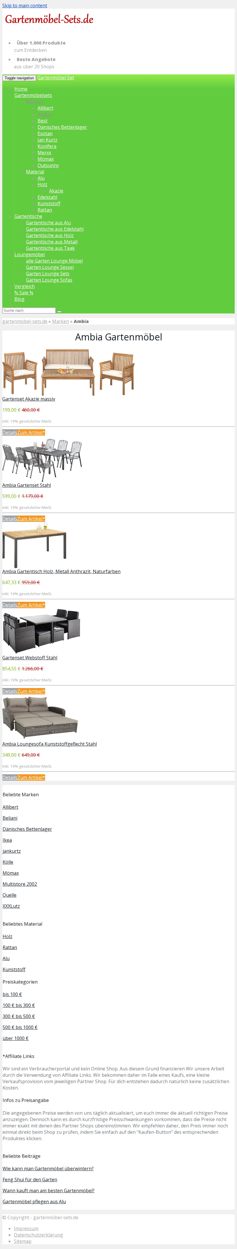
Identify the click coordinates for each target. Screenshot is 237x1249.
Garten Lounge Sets (47, 273)
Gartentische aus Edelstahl (55, 229)
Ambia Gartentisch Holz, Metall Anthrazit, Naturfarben (61, 571)
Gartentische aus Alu (48, 222)
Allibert (45, 108)
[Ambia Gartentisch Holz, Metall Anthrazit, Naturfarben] (34, 566)
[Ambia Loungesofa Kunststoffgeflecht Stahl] (40, 739)
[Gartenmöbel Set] (50, 28)
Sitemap (23, 1241)
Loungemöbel (29, 254)
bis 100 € (12, 994)
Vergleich (24, 286)
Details (9, 432)
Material (35, 171)
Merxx (44, 152)
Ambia (44, 114)
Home (20, 89)
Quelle (9, 895)
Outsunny (48, 165)
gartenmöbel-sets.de (24, 321)
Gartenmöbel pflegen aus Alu (34, 1201)
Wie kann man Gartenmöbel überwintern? (48, 1168)
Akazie (56, 191)
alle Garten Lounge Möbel (54, 261)
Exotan (45, 133)
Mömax (46, 159)
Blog (19, 299)
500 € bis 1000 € (20, 1027)
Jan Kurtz (48, 140)
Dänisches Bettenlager (62, 127)
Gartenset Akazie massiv (28, 399)
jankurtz (12, 851)
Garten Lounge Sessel (50, 267)
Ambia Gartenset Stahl (26, 485)
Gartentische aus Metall (51, 242)
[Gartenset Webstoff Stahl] (41, 653)
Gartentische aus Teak (50, 248)
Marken (34, 101)
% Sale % (23, 292)
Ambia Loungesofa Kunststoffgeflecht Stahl (49, 744)
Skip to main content (24, 5)
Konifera (47, 146)
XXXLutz (11, 906)
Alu (41, 178)
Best (42, 121)
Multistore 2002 (20, 884)
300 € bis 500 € (19, 1016)
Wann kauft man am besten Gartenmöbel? (49, 1190)
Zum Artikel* (31, 432)
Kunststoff (49, 203)
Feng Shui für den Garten (30, 1179)
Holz (42, 184)
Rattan (45, 210)
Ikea (7, 840)
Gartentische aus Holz (50, 235)
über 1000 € (16, 1038)
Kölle (8, 862)
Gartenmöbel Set (55, 77)
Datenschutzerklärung (38, 1235)
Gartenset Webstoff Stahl (29, 657)
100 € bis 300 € (19, 1005)
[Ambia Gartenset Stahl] (42, 480)
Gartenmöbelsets (33, 95)
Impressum (26, 1228)
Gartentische (28, 216)
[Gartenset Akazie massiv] (68, 394)
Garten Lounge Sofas (49, 280)
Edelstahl (47, 197)
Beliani (10, 818)
